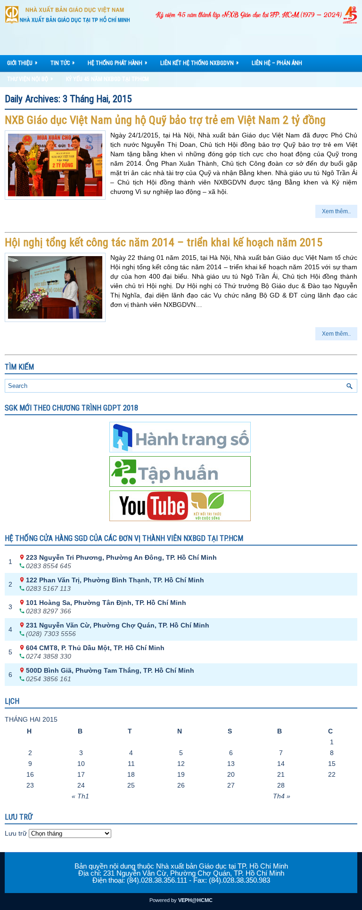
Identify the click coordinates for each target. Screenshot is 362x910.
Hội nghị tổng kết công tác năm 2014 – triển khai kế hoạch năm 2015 (163, 242)
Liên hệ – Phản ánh (277, 63)
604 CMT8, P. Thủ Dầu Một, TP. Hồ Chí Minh (95, 648)
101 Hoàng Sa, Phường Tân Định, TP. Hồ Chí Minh (106, 602)
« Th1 (80, 796)
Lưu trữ (16, 833)
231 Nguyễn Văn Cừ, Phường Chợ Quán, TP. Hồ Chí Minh (117, 625)
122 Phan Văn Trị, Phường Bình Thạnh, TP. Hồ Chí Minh (115, 580)
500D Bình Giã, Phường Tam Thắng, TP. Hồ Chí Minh (110, 670)
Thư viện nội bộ (30, 78)
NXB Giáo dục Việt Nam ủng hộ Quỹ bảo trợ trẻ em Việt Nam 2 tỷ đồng (165, 120)
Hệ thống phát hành (117, 62)
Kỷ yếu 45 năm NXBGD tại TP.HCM (107, 79)
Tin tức (62, 62)
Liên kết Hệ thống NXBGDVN (199, 62)
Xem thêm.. (336, 211)
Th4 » (281, 796)
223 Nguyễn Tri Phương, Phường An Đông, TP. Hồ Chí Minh (121, 557)
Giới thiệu (22, 62)
